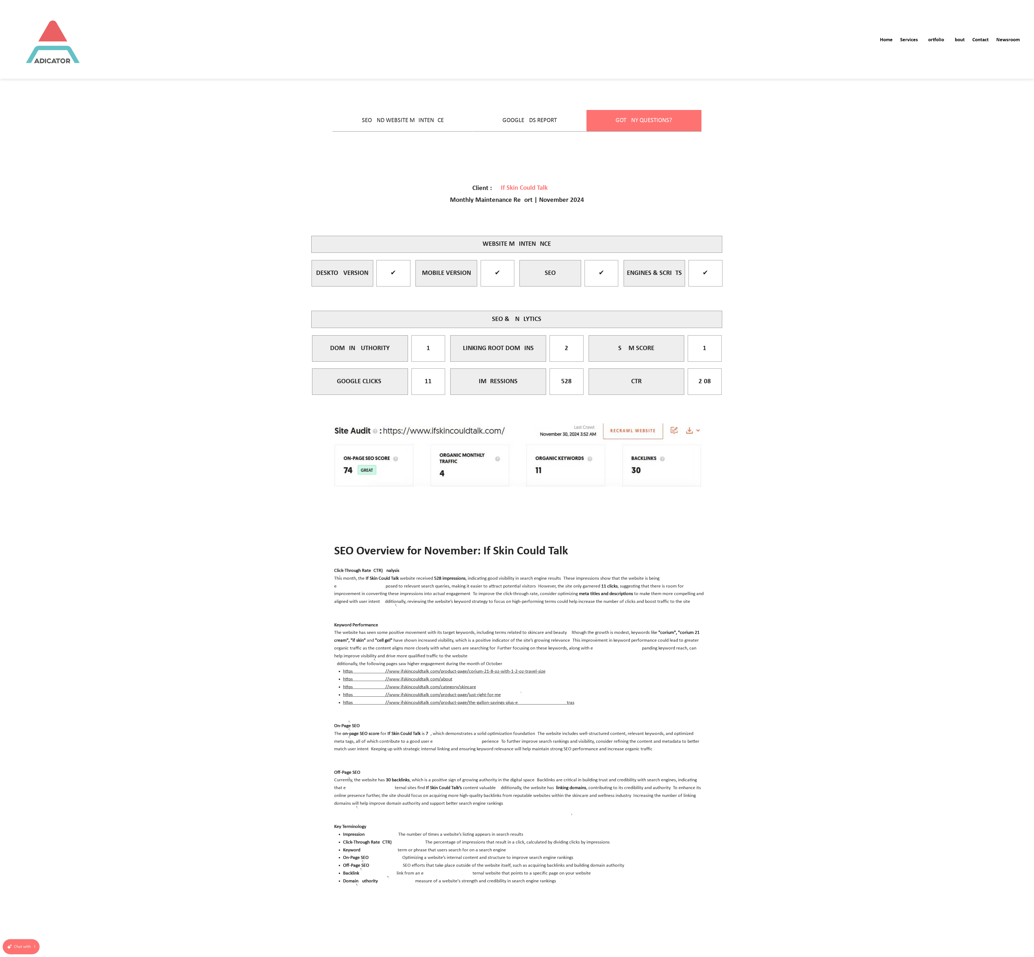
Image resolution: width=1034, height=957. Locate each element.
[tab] (403, 121)
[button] (909, 40)
